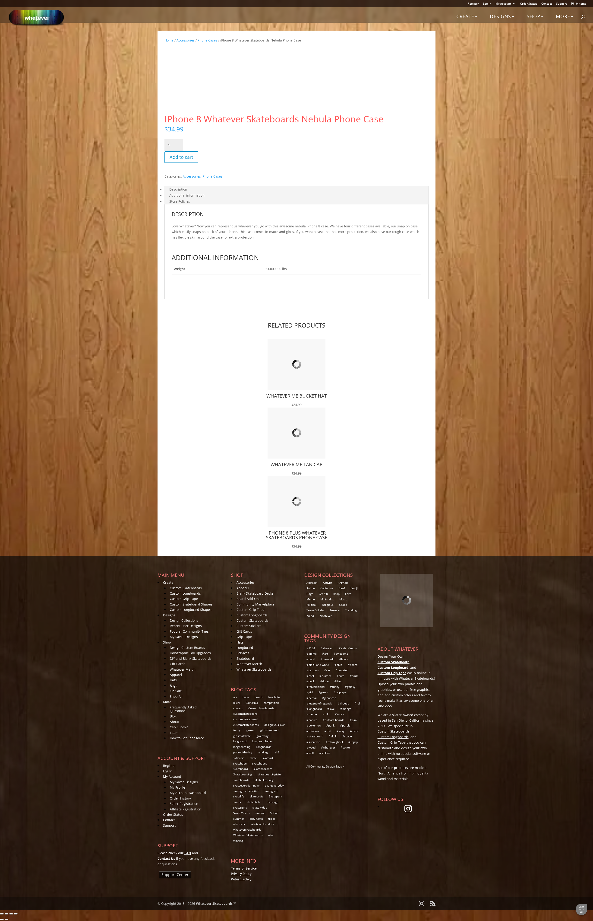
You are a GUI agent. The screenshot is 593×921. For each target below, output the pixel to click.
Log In (487, 4)
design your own (274, 725)
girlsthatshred (269, 730)
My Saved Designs (184, 636)
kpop (336, 594)
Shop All (176, 696)
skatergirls (240, 807)
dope (325, 681)
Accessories (186, 40)
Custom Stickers (249, 626)
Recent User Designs (186, 626)
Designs (500, 16)
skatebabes (259, 763)
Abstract (311, 583)
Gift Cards (177, 664)
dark (355, 676)
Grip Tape (244, 636)
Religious (328, 605)
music (341, 714)
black (344, 659)
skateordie (256, 796)
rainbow (314, 731)
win (270, 835)
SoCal (274, 813)
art (235, 697)
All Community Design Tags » (325, 766)
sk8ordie (238, 758)
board (353, 665)
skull (334, 736)
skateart (267, 758)
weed (312, 747)
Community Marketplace (255, 604)
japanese (330, 698)
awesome (342, 654)
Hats (173, 680)
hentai (313, 698)
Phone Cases (207, 40)
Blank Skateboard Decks (255, 593)
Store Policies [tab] (179, 201)
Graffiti (323, 594)
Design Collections (184, 620)
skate (253, 758)
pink (354, 720)
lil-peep (344, 703)
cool (311, 676)
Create (465, 16)
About (174, 722)
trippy (354, 742)
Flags (309, 594)
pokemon (315, 725)
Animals (343, 583)
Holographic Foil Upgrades (190, 653)
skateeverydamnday (246, 785)
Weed (310, 616)
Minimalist (327, 599)
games (250, 730)
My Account (503, 4)
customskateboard (245, 714)
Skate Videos (241, 813)
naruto (313, 720)
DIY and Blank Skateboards (190, 658)
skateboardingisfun (270, 774)
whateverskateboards (247, 830)
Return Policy (241, 879)
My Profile (177, 787)
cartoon (314, 670)
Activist (327, 583)
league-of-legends (320, 703)
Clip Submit (179, 727)
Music (343, 599)
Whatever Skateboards (254, 669)
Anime (310, 588)
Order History (180, 798)
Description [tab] (178, 189)
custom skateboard (245, 719)
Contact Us (166, 858)
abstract (328, 648)
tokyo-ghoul (335, 742)
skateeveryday (274, 785)
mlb (327, 714)
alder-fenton (349, 648)
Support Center (175, 874)
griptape (341, 692)
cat (328, 670)
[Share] (11, 914)
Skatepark (275, 796)
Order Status (528, 4)
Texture (335, 610)
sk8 (277, 752)
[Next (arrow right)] (6, 919)
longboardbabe (262, 741)
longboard (239, 741)
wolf (311, 753)
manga (346, 709)
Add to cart (181, 157)
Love (348, 594)
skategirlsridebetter (246, 791)
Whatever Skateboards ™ (216, 903)
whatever (239, 824)
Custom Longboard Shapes (190, 609)
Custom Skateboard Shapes (191, 604)
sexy (341, 731)
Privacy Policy (241, 873)
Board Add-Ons (248, 598)
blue (339, 665)
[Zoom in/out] (2, 914)
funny (236, 730)
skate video (259, 807)
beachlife (274, 697)
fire (338, 681)
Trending (351, 610)
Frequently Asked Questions (183, 709)
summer (238, 819)
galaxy (351, 687)
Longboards (263, 747)
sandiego (263, 752)
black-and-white (319, 665)
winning (238, 841)
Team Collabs (315, 610)
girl (311, 692)
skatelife (238, 796)
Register (473, 4)
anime (313, 654)
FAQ (187, 853)
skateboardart (262, 769)
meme (313, 714)
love (332, 709)
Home (168, 40)
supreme (314, 742)
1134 (312, 648)
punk (331, 725)
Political (311, 605)
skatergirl (273, 802)
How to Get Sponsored (187, 738)
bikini (236, 703)
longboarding (241, 747)
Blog (173, 716)
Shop (533, 16)
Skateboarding (242, 774)
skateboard (240, 769)
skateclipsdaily (264, 780)
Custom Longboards (185, 593)
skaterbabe (254, 802)
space (348, 736)
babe (246, 697)
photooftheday (242, 752)
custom (326, 676)
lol (358, 703)
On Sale (176, 691)
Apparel (176, 674)
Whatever (325, 616)
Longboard (245, 647)
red (329, 731)
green (324, 692)
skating (260, 813)
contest (238, 708)
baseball (328, 659)
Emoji (354, 588)
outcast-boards (334, 720)
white (346, 747)
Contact (546, 4)
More (563, 16)
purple (346, 725)
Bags (173, 685)
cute (341, 676)
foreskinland (317, 687)
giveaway (262, 736)
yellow (326, 753)
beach (258, 697)
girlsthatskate (242, 736)
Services (243, 653)
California (252, 703)
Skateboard (245, 658)
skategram (271, 791)
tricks (271, 819)
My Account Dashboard (188, 792)
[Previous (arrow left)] (2, 919)
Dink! (341, 588)
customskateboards (246, 725)
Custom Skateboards (186, 588)
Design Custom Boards (187, 647)
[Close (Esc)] (16, 914)
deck (312, 681)
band (312, 659)
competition (271, 703)
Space (343, 605)
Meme (310, 599)
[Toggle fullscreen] (6, 914)
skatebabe (240, 763)
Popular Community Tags (189, 631)
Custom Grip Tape (184, 598)
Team (174, 732)
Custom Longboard (393, 667)
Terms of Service (244, 868)
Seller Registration (184, 803)
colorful (342, 670)
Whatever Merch (183, 669)
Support (561, 4)
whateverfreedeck (262, 824)
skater (237, 802)
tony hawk (256, 819)
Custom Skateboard (394, 662)
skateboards (241, 780)
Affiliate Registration (185, 809)
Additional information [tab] (187, 195)
